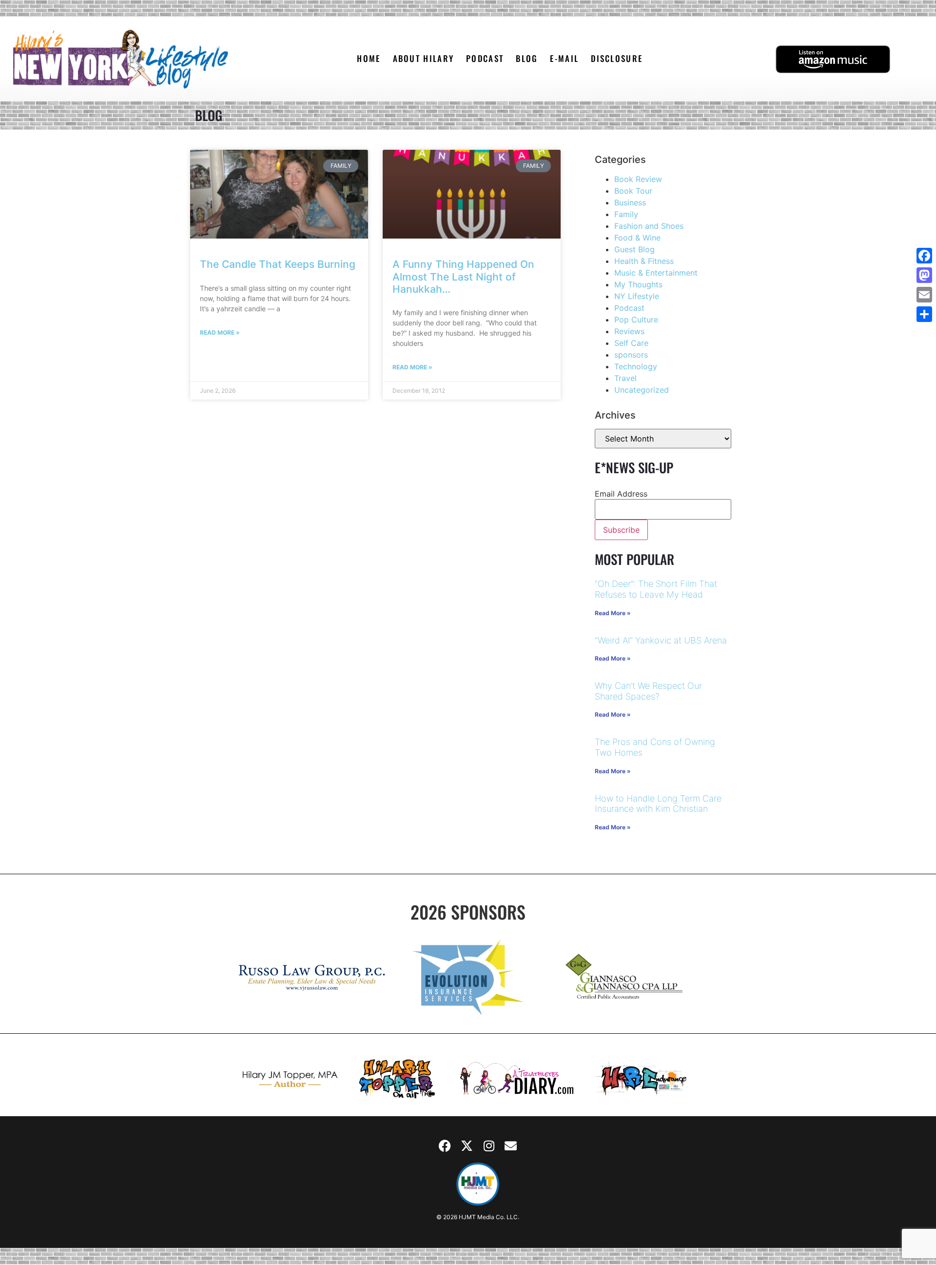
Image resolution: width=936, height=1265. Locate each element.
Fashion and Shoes (648, 226)
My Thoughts (638, 284)
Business (630, 202)
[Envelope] (511, 1145)
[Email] (924, 294)
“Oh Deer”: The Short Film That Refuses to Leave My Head (656, 589)
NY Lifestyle (636, 296)
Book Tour (633, 191)
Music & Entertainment (656, 273)
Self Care (631, 343)
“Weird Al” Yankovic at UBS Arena (661, 640)
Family (626, 214)
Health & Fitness (644, 261)
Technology (635, 366)
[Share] (924, 314)
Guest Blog (634, 249)
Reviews (629, 331)
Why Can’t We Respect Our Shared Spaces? (648, 691)
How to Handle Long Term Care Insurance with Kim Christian (658, 803)
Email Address (621, 494)
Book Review (638, 179)
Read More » (220, 332)
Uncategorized (641, 390)
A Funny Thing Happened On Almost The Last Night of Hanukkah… (463, 276)
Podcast (629, 308)
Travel (625, 378)
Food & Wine (637, 237)
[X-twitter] (467, 1145)
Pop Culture (636, 319)
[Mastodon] (924, 275)
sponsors (631, 355)
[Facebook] (445, 1145)
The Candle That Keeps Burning (277, 264)
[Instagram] (489, 1145)
